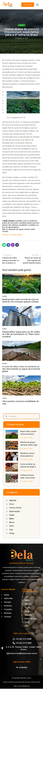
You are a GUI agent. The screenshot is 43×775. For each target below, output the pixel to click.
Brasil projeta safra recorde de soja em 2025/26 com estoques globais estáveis (20, 300)
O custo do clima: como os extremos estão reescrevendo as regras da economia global (21, 369)
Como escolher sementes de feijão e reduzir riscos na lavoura (28, 468)
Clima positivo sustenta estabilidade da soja (20, 402)
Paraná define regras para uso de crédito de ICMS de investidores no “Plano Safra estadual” (21, 334)
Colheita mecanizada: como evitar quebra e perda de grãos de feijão (27, 479)
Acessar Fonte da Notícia (12, 234)
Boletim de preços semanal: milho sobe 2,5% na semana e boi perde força (28, 446)
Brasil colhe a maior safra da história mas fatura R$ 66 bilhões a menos (28, 435)
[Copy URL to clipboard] (17, 245)
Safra (22, 25)
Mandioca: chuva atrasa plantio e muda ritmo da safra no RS (28, 457)
